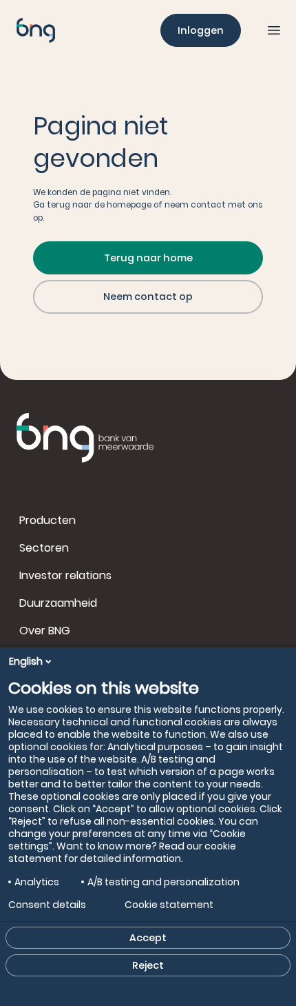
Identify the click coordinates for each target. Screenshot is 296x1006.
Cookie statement (169, 904)
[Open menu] (274, 30)
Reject (148, 965)
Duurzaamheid (58, 603)
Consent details (47, 904)
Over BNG (44, 630)
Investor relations (65, 575)
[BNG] (36, 30)
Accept (148, 938)
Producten (47, 520)
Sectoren (44, 548)
